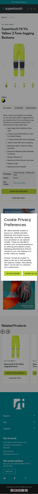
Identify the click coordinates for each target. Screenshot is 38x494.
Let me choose (13, 273)
